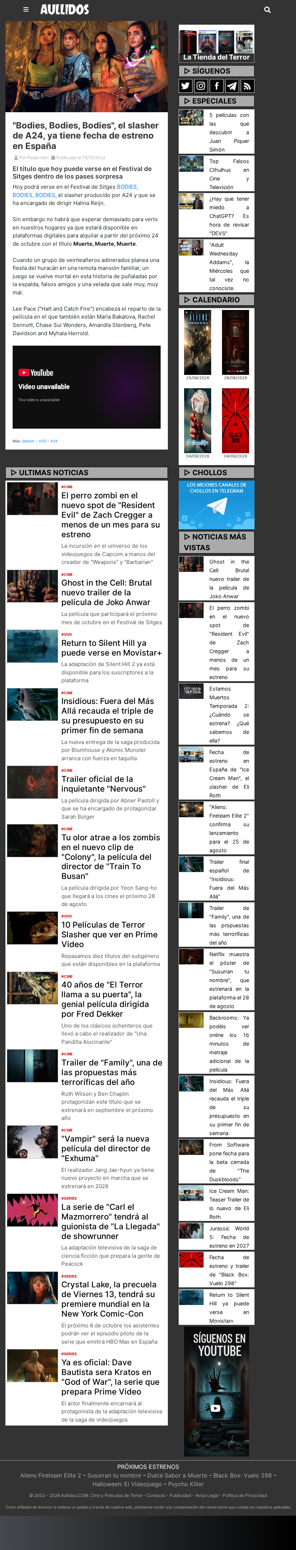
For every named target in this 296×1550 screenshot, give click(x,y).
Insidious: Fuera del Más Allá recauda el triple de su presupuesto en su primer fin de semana (107, 715)
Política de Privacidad (245, 1495)
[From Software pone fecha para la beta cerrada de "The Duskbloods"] (191, 1146)
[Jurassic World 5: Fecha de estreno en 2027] (191, 1230)
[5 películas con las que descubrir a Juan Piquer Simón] (191, 117)
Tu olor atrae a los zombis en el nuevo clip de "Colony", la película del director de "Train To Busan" (110, 856)
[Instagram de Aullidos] (201, 85)
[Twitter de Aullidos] (185, 85)
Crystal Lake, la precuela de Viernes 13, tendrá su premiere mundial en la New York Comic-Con (109, 1298)
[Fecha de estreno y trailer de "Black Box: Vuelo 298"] (191, 1259)
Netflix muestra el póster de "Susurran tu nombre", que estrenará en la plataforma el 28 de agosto (229, 980)
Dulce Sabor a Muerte (177, 1475)
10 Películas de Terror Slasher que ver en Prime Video (109, 934)
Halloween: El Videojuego (127, 1484)
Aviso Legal (206, 1495)
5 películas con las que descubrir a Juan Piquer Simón (229, 132)
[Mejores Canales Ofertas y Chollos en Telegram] (216, 505)
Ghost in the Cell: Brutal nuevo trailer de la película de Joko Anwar (106, 592)
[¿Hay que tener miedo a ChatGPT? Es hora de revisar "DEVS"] (191, 200)
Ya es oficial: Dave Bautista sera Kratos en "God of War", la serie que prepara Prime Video (110, 1376)
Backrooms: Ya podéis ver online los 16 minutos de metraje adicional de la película (229, 1044)
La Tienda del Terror (216, 57)
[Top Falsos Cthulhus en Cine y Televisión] (191, 163)
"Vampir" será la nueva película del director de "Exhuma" (106, 1148)
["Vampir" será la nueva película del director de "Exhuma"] (32, 1141)
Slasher (28, 441)
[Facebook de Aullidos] (216, 85)
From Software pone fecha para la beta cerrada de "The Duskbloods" (229, 1162)
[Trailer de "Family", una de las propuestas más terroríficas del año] (32, 1065)
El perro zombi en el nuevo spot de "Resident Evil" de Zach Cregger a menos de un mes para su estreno (110, 514)
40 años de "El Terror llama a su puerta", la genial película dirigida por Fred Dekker (105, 999)
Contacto (156, 1495)
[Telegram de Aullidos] (232, 85)
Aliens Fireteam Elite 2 (50, 1475)
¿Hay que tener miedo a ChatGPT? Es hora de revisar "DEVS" (229, 216)
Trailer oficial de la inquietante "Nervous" (103, 783)
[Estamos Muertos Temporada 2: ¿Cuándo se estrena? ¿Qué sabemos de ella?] (191, 690)
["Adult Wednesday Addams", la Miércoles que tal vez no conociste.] (191, 246)
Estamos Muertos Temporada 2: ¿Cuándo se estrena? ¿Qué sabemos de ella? (229, 715)
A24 (54, 441)
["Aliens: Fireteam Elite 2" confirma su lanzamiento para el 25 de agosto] (191, 809)
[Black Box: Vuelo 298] (235, 420)
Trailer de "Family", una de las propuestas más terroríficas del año (111, 1072)
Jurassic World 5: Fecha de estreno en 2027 (229, 1237)
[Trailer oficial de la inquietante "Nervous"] (32, 781)
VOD (43, 441)
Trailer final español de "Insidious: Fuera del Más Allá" (229, 879)
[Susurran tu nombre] (235, 341)
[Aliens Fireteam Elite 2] (197, 341)
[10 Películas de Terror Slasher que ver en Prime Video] (32, 927)
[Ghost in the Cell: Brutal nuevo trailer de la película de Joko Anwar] (32, 585)
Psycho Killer (186, 1484)
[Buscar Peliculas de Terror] (267, 10)
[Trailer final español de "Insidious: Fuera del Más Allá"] (191, 863)
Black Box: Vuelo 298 (242, 1475)
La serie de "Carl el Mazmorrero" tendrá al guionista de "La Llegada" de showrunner (110, 1221)
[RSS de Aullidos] (247, 85)
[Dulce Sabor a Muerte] (197, 420)
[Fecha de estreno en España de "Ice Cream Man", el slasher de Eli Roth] (191, 754)
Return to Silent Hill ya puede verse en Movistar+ (111, 647)
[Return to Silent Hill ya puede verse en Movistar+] (32, 645)
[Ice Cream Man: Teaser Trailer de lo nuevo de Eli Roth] (191, 1192)
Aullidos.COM (74, 1495)
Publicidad (180, 1495)
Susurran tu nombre (114, 1475)
